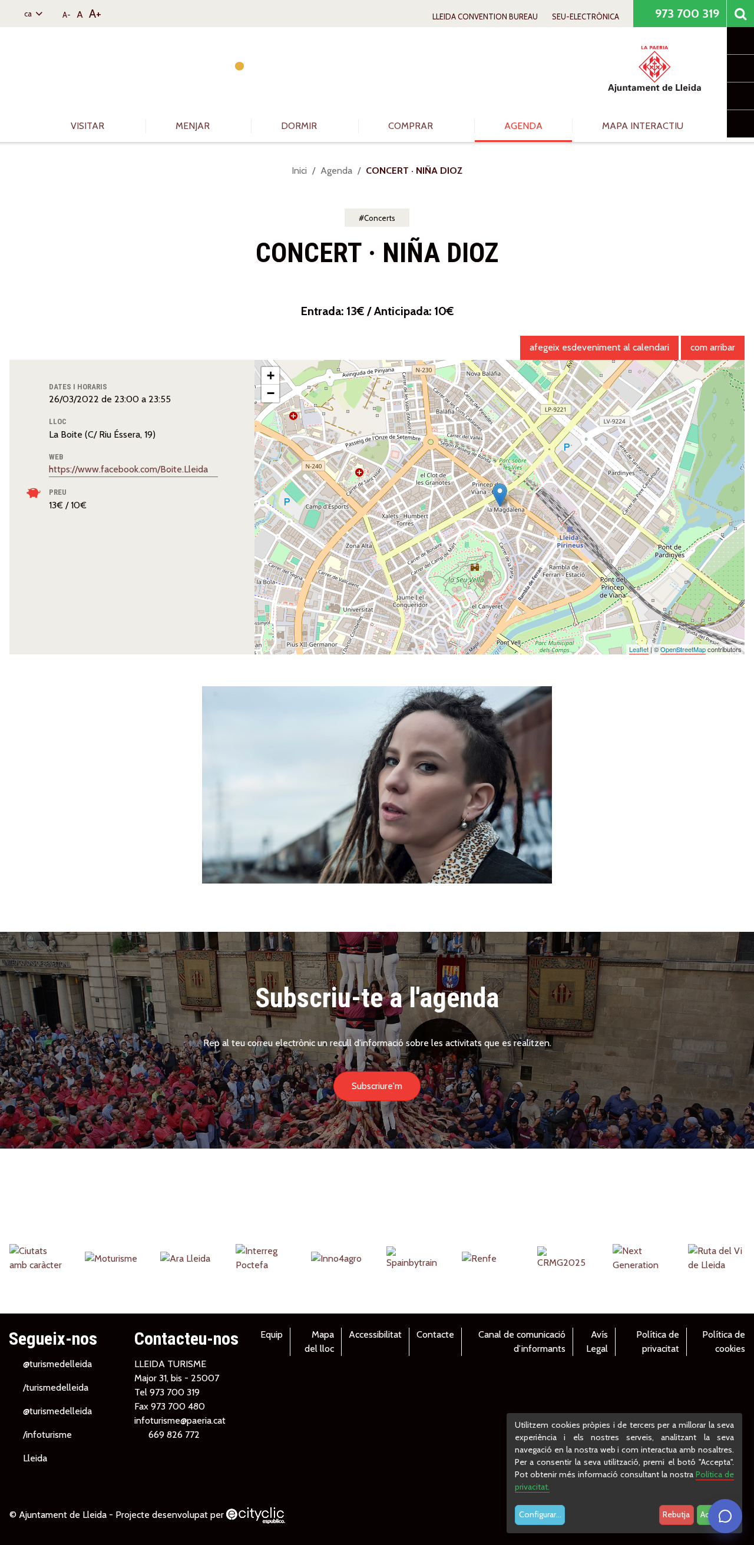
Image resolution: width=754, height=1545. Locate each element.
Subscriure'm (377, 1085)
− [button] (271, 393)
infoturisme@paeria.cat (180, 1420)
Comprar (411, 125)
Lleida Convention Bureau (485, 16)
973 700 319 (685, 13)
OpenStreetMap (683, 649)
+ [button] (271, 375)
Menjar (194, 125)
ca (29, 13)
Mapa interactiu (642, 125)
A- (66, 14)
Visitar (89, 125)
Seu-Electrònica (585, 16)
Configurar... (540, 1514)
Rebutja (676, 1514)
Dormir (300, 125)
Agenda (523, 125)
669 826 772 (174, 1434)
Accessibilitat (375, 1334)
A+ (95, 13)
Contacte (435, 1334)
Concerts (379, 218)
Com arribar (712, 347)
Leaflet (639, 649)
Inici (299, 170)
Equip (271, 1334)
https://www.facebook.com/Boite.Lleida (129, 469)
